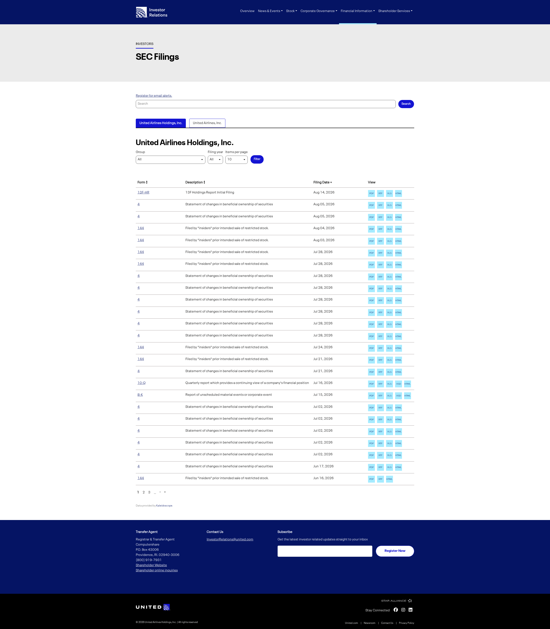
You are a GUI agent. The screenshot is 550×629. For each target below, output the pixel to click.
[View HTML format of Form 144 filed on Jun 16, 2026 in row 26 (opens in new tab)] (389, 479)
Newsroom (370, 623)
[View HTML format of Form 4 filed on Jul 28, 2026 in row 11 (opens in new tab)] (398, 300)
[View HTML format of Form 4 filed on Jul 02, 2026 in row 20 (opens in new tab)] (398, 407)
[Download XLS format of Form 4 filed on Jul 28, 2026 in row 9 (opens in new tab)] (389, 276)
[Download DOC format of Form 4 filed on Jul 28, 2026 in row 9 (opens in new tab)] (380, 276)
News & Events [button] (269, 11)
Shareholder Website (151, 565)
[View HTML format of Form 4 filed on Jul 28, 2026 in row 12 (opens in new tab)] (398, 312)
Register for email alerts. (154, 96)
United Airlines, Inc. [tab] (207, 123)
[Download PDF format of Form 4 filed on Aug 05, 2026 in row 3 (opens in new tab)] (371, 205)
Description (194, 182)
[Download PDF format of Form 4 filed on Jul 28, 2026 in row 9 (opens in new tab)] (371, 276)
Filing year (215, 152)
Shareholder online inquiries (157, 570)
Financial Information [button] (356, 11)
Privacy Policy (406, 623)
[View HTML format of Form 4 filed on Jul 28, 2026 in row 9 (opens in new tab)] (398, 276)
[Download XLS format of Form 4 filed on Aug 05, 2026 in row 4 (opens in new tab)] (389, 217)
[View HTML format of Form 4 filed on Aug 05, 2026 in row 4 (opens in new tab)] (398, 217)
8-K (140, 395)
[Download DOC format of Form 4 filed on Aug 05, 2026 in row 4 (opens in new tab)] (380, 217)
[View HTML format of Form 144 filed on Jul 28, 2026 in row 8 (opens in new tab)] (398, 264)
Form (141, 182)
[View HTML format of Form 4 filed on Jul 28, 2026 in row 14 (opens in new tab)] (398, 336)
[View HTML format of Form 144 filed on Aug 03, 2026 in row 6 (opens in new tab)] (398, 241)
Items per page (236, 152)
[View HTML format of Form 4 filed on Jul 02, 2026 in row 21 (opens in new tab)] (398, 419)
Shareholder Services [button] (394, 11)
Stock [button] (290, 11)
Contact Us (387, 623)
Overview (247, 11)
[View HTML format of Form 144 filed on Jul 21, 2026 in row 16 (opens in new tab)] (398, 360)
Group (140, 152)
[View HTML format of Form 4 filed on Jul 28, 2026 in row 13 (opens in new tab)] (398, 324)
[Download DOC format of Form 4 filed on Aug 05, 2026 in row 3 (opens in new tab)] (380, 205)
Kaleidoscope (164, 505)
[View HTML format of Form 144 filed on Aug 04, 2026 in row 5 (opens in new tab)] (398, 229)
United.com (351, 623)
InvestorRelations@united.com (230, 539)
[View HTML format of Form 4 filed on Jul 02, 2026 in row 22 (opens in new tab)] (398, 431)
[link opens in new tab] (153, 607)
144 (141, 228)
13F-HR (143, 192)
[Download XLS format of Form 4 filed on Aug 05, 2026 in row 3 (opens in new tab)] (389, 205)
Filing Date (321, 182)
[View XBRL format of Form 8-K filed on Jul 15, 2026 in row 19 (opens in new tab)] (398, 395)
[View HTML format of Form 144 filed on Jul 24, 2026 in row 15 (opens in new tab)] (398, 348)
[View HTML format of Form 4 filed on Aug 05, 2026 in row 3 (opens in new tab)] (398, 205)
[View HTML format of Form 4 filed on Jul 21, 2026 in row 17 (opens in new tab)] (398, 372)
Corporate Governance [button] (318, 11)
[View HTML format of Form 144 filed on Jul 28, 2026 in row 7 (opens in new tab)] (398, 253)
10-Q (142, 383)
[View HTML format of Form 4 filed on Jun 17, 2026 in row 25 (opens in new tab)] (398, 467)
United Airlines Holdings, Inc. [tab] (160, 123)
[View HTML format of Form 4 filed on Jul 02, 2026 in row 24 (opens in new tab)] (398, 455)
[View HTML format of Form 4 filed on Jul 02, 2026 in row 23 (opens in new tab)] (398, 443)
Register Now (395, 551)
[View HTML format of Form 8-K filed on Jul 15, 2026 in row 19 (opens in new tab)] (407, 395)
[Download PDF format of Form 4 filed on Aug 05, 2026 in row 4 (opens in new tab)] (371, 217)
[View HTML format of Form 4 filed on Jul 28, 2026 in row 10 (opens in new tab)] (398, 288)
